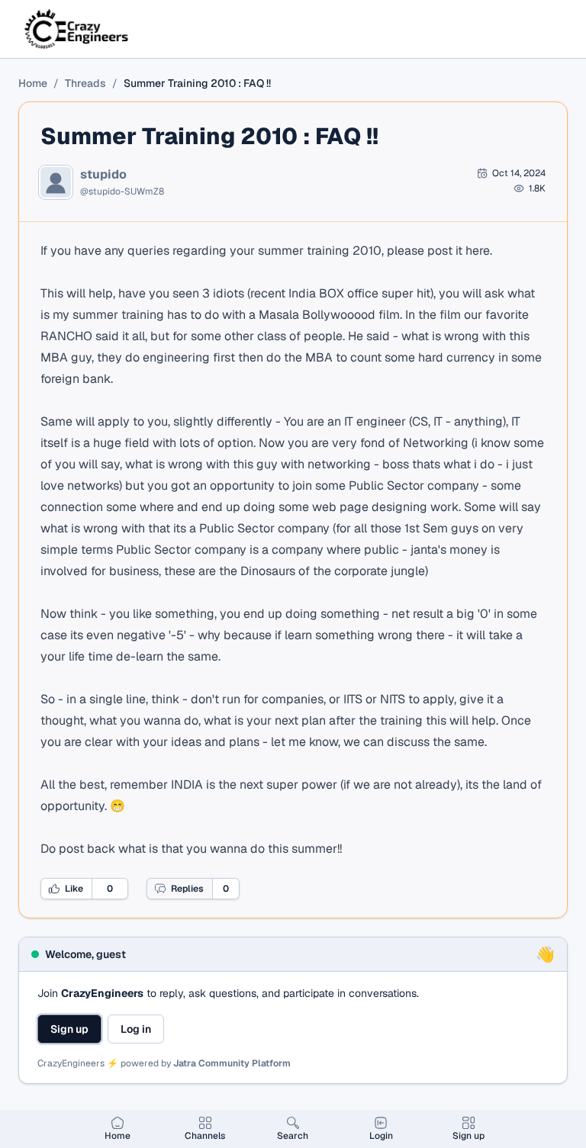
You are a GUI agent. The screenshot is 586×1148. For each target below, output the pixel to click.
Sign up (69, 1029)
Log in (136, 1029)
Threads (85, 83)
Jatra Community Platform (232, 1063)
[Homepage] (77, 29)
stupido (103, 174)
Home (32, 83)
